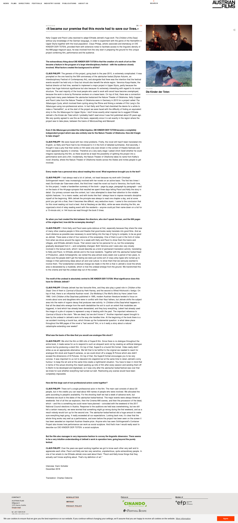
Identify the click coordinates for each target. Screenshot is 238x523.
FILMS (14, 3)
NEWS (6, 3)
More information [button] (183, 518)
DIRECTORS (24, 3)
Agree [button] (225, 519)
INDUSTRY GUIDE (52, 3)
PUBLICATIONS (69, 3)
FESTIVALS (37, 3)
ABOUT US (83, 3)
